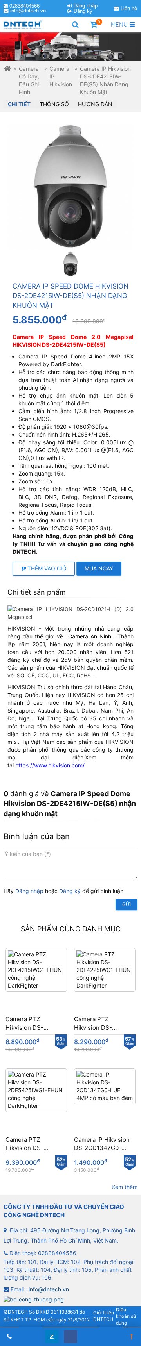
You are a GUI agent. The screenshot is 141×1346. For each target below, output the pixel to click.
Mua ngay (99, 568)
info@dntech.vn (28, 11)
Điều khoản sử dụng (126, 1316)
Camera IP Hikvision (60, 76)
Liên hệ (129, 8)
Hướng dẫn (95, 104)
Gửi (126, 904)
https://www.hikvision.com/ (50, 765)
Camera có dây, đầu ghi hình (29, 80)
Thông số (54, 104)
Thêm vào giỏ (46, 568)
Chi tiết (19, 104)
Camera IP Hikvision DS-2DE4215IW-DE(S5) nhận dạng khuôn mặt (105, 80)
